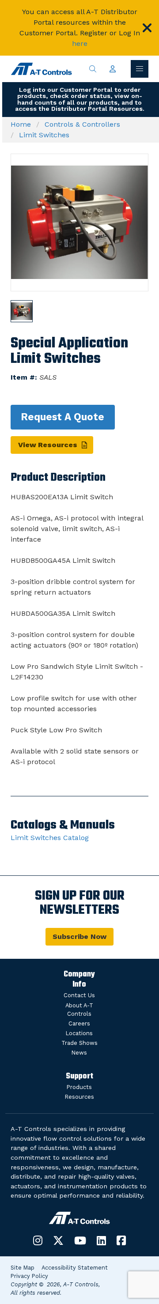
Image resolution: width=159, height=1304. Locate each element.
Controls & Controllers (82, 124)
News (79, 1052)
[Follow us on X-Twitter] (58, 1240)
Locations (79, 1033)
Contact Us (79, 995)
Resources (79, 1096)
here (79, 43)
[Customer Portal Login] (112, 69)
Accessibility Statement (75, 1267)
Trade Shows (79, 1043)
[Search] (93, 69)
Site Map (22, 1267)
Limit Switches (44, 135)
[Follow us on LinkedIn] (101, 1240)
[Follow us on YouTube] (80, 1240)
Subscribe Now (79, 936)
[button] (147, 28)
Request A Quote (62, 416)
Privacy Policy (29, 1276)
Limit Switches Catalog (50, 837)
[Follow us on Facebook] (121, 1240)
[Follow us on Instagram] (37, 1240)
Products (79, 1087)
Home (21, 124)
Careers (79, 1023)
